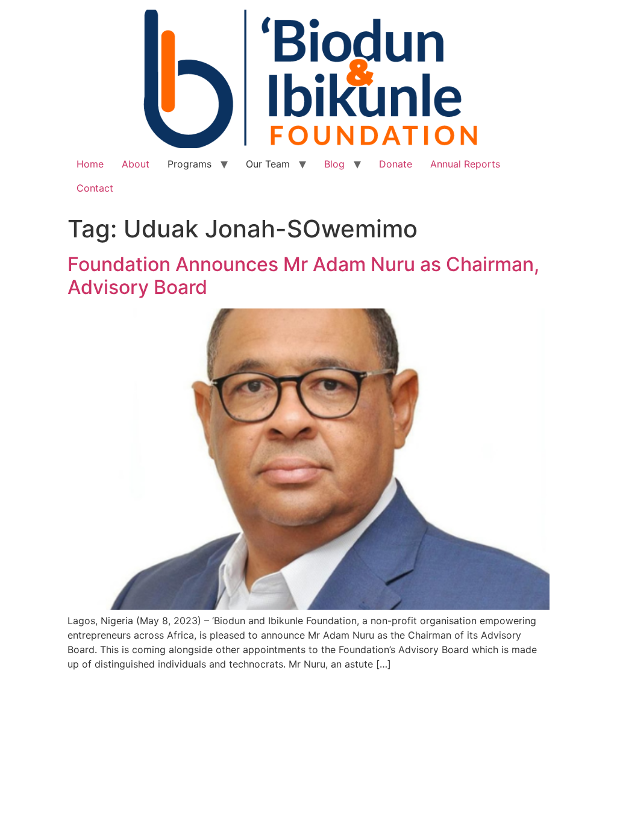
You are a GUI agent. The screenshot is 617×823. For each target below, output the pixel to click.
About (135, 164)
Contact (95, 188)
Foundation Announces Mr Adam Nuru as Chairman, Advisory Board (303, 275)
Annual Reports (465, 164)
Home (90, 164)
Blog (334, 164)
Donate (395, 164)
